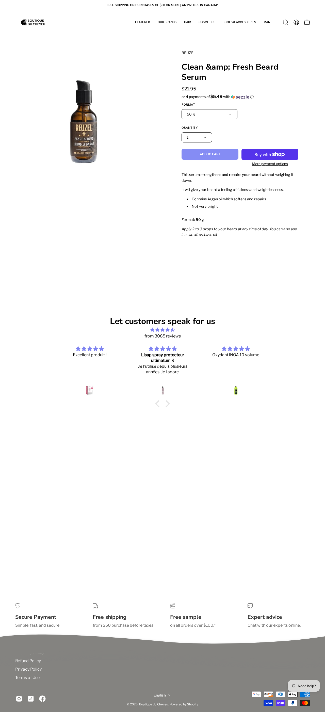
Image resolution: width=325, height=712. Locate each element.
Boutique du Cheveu (153, 704)
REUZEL (189, 53)
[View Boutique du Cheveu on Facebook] (42, 699)
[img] (162, 330)
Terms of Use (27, 677)
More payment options (270, 164)
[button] (142, 22)
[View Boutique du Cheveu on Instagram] (19, 699)
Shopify (192, 704)
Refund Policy (28, 660)
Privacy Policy (28, 669)
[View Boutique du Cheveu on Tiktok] (31, 699)
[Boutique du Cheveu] (33, 22)
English (160, 695)
